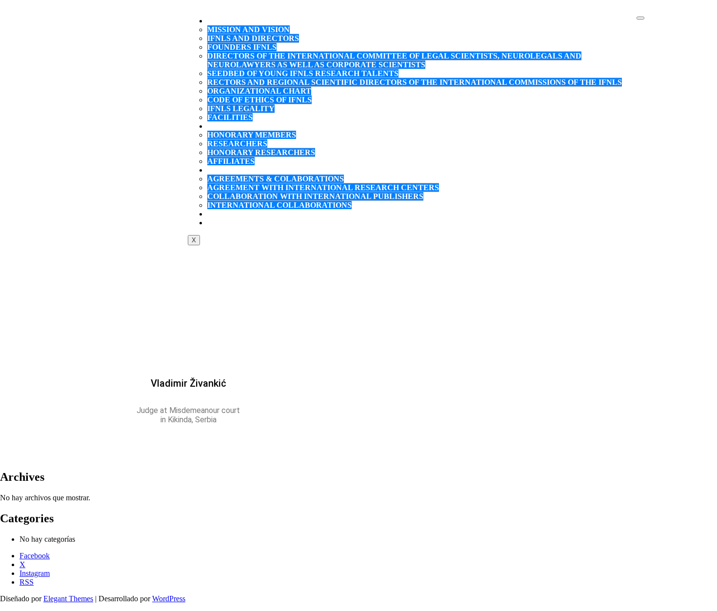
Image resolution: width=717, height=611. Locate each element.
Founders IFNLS (242, 47)
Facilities (230, 117)
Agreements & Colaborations (275, 179)
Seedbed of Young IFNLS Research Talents (302, 73)
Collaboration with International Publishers (315, 196)
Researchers (237, 143)
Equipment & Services (264, 214)
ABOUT (229, 21)
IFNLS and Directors (253, 38)
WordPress (168, 598)
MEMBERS (235, 126)
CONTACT (234, 222)
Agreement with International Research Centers (323, 187)
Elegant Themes (68, 598)
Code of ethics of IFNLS (259, 100)
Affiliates (231, 161)
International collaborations (279, 205)
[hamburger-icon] (640, 18)
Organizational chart (259, 91)
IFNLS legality (241, 108)
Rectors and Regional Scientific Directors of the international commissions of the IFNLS (414, 82)
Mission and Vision (248, 29)
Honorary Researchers (261, 152)
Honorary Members (251, 135)
